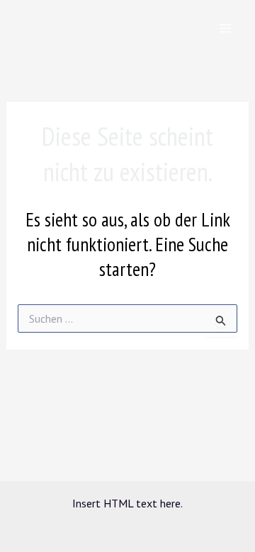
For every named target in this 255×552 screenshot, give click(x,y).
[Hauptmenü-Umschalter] (225, 28)
